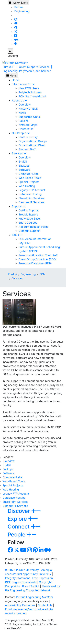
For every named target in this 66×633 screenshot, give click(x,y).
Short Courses (28, 222)
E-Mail (23, 161)
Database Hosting (30, 194)
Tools (16, 235)
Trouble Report (28, 214)
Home (15, 80)
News (22, 112)
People (17, 534)
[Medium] (16, 39)
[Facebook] (15, 27)
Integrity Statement (17, 578)
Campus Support (29, 230)
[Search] (10, 51)
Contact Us (26, 129)
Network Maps (28, 125)
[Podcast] (15, 43)
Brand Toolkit (30, 586)
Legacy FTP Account (32, 190)
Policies (23, 120)
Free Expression (42, 578)
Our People (19, 133)
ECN (42, 274)
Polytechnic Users (30, 92)
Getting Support (29, 210)
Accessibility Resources (20, 605)
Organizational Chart (32, 145)
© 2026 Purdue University (22, 570)
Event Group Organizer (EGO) (38, 259)
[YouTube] (15, 23)
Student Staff (27, 149)
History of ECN (28, 108)
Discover (19, 511)
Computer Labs (28, 173)
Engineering (21, 11)
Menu (13, 75)
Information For (22, 84)
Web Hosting (27, 186)
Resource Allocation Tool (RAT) (39, 255)
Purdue (18, 7)
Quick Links (19, 2)
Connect (19, 526)
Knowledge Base (29, 218)
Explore (18, 518)
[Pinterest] (35, 551)
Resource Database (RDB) (35, 263)
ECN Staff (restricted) (33, 96)
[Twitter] (15, 31)
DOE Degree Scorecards (20, 582)
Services (18, 153)
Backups (24, 165)
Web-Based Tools (30, 177)
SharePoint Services (31, 198)
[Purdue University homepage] (15, 62)
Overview (25, 104)
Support (17, 206)
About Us (18, 100)
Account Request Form (33, 226)
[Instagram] (15, 19)
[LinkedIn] (15, 35)
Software (24, 169)
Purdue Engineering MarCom (34, 597)
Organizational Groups (33, 141)
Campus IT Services (31, 202)
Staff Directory (28, 137)
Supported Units (29, 116)
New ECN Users (29, 88)
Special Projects (29, 182)
